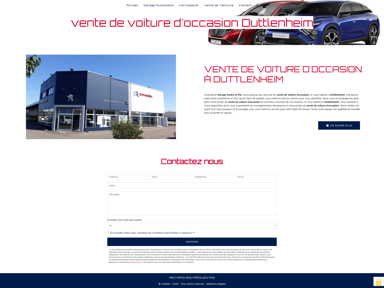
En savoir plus (341, 125)
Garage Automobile (159, 5)
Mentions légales (216, 283)
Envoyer (192, 241)
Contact (245, 5)
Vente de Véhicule (219, 5)
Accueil (132, 5)
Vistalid (165, 283)
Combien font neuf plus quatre (124, 219)
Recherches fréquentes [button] (192, 277)
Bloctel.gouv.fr (137, 262)
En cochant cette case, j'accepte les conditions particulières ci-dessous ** (152, 232)
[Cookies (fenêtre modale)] (379, 283)
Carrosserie (188, 5)
